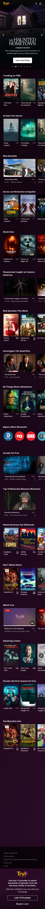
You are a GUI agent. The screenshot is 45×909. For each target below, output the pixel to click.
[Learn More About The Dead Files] (35, 377)
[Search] (35, 4)
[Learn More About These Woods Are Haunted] (35, 479)
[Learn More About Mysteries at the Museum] (35, 631)
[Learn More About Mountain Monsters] (35, 515)
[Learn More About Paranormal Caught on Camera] (35, 301)
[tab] (13, 66)
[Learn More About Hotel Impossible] (35, 182)
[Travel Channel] (6, 3)
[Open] (40, 4)
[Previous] (3, 35)
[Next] (41, 35)
